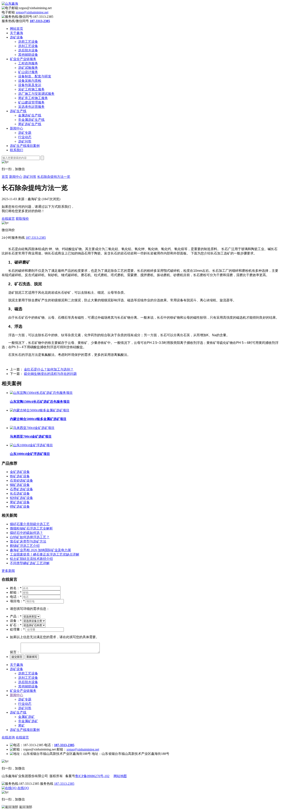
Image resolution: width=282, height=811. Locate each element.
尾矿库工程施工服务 (33, 98)
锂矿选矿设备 (20, 506)
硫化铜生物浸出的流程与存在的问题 (50, 373)
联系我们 (16, 150)
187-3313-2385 (36, 237)
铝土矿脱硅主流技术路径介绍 (31, 558)
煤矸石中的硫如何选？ (26, 532)
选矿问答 (24, 141)
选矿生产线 (18, 111)
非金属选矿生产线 (31, 119)
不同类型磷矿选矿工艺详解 (30, 563)
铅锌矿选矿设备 (21, 498)
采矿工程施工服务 (31, 89)
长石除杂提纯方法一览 (53, 176)
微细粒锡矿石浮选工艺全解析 (31, 528)
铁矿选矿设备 (20, 476)
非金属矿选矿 (28, 721)
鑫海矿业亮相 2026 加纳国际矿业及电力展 (40, 550)
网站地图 (120, 776)
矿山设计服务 (28, 72)
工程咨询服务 (28, 63)
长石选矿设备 (20, 493)
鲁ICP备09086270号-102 (92, 776)
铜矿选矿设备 (20, 485)
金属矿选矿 (26, 716)
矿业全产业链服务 (23, 59)
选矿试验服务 (28, 67)
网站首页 (16, 28)
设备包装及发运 (29, 85)
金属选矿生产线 (29, 115)
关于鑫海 (16, 33)
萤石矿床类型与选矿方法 (28, 541)
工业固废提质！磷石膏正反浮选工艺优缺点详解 (44, 554)
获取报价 (22, 218)
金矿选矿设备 (20, 472)
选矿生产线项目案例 (25, 145)
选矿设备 (16, 37)
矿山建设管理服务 (31, 102)
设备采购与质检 (29, 80)
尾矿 (21, 725)
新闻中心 (16, 128)
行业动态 (24, 137)
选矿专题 (24, 132)
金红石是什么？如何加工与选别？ (48, 369)
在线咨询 (8, 737)
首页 (5, 176)
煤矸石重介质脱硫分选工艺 (30, 524)
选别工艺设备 (28, 46)
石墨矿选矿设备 (21, 489)
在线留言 (8, 218)
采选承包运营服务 (31, 106)
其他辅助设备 (28, 54)
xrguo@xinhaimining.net (32, 12)
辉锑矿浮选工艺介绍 (25, 545)
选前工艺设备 (28, 41)
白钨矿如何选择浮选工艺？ (30, 537)
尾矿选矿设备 (20, 502)
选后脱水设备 (28, 50)
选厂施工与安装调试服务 (36, 93)
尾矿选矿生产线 (29, 124)
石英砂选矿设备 (21, 480)
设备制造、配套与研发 (34, 76)
